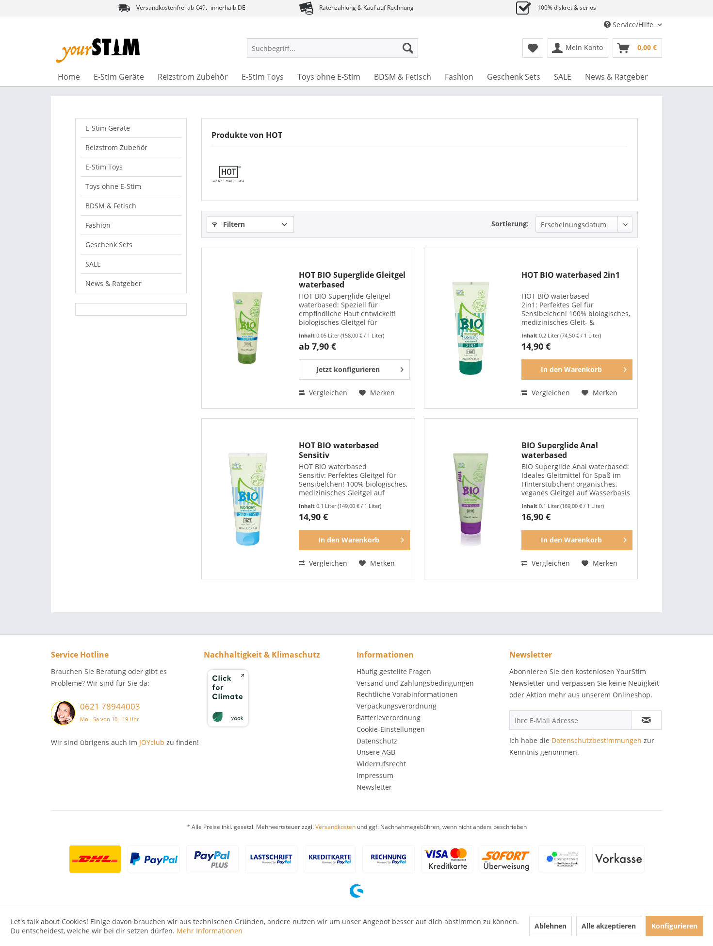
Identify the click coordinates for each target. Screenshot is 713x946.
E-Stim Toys (104, 166)
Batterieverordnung (388, 717)
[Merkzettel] (532, 48)
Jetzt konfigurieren (348, 369)
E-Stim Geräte (107, 128)
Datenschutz (376, 740)
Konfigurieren (674, 925)
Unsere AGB (375, 752)
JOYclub (151, 742)
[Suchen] (408, 48)
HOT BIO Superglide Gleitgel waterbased (352, 279)
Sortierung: (510, 223)
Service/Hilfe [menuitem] (633, 24)
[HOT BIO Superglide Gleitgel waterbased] (248, 328)
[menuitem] (332, 48)
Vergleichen (327, 392)
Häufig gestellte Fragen (393, 671)
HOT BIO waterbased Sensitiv (339, 450)
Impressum (374, 775)
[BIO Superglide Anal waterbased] (470, 498)
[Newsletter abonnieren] (646, 720)
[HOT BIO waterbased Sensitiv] (248, 498)
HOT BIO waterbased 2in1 (570, 275)
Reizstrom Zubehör (116, 147)
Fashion (98, 225)
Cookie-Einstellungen (390, 729)
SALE (93, 264)
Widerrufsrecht (381, 763)
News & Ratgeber (113, 283)
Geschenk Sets (108, 244)
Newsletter (374, 787)
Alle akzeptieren (609, 925)
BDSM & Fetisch (110, 205)
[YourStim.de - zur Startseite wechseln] (98, 50)
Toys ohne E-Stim (113, 186)
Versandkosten (335, 827)
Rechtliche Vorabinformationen (407, 694)
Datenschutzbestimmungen (596, 740)
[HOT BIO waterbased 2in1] (470, 328)
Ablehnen (551, 925)
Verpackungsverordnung (396, 705)
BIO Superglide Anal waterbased (559, 450)
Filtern (233, 224)
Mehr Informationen (210, 930)
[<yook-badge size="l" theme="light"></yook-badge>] (278, 700)
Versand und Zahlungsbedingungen (415, 683)
